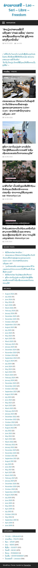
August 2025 (9, 327)
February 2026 (10, 311)
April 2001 (8, 523)
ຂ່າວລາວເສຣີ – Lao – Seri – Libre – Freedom (19, 10)
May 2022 (8, 436)
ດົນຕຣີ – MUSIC (10, 550)
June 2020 (8, 500)
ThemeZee (27, 565)
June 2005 (8, 503)
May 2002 (8, 517)
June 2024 (8, 366)
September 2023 (11, 391)
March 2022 (9, 442)
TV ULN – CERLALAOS (13, 536)
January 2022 (9, 447)
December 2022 (10, 417)
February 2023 (10, 411)
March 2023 (9, 408)
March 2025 (9, 341)
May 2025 (8, 336)
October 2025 (10, 322)
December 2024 (10, 350)
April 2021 (8, 472)
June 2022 (8, 433)
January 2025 (9, 347)
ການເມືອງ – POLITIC (10, 71)
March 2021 (9, 475)
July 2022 (8, 431)
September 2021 (10, 458)
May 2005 (8, 506)
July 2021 (8, 464)
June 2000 (8, 525)
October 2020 (10, 489)
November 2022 (10, 419)
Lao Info (19, 43)
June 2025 (8, 333)
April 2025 (8, 338)
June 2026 (8, 299)
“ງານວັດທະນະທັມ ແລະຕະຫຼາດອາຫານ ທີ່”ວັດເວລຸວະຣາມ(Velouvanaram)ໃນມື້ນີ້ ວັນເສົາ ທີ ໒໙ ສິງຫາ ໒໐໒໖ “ (19, 269)
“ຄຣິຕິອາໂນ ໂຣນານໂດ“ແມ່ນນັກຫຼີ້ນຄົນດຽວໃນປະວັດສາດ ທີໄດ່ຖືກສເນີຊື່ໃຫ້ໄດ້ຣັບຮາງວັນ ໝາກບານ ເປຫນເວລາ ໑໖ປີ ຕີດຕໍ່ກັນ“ (18, 57)
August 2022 (9, 428)
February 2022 (10, 445)
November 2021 (10, 453)
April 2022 (8, 439)
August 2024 (9, 361)
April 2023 (8, 405)
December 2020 (10, 484)
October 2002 (10, 514)
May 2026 (8, 302)
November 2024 (11, 352)
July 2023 (8, 397)
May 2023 (8, 403)
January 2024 (9, 380)
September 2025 (11, 325)
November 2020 (11, 486)
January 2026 (9, 313)
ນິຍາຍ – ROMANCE (12, 553)
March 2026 (9, 308)
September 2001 (11, 520)
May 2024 (8, 369)
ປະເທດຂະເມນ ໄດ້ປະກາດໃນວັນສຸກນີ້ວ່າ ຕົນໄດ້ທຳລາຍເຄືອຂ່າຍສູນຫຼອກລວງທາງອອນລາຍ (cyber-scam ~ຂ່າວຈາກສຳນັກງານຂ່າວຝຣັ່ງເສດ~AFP (18, 107)
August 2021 (9, 461)
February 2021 (10, 478)
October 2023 (10, 389)
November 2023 (10, 386)
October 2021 (9, 456)
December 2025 (10, 316)
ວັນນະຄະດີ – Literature (13, 559)
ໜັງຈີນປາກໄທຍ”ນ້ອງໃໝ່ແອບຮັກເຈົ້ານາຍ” (18, 275)
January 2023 (9, 414)
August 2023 (9, 394)
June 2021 (8, 467)
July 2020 (8, 498)
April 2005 (9, 509)
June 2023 (8, 400)
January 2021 (9, 481)
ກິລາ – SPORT (10, 542)
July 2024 (8, 364)
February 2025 (10, 344)
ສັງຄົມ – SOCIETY (11, 547)
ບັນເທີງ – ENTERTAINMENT (14, 556)
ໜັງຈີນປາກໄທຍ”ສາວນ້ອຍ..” (14, 252)
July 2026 (8, 297)
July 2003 (8, 511)
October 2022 (10, 422)
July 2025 (8, 330)
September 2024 (11, 358)
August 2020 (9, 495)
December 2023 (10, 383)
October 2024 (10, 355)
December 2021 (10, 450)
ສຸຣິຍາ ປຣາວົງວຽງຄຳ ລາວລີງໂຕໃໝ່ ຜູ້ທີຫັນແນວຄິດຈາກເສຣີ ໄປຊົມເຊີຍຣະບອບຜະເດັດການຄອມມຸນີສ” (17, 150)
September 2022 (11, 425)
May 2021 (8, 470)
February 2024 (10, 378)
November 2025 (11, 319)
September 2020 (11, 492)
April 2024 (8, 372)
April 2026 (8, 305)
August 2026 (9, 294)
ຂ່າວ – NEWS (9, 545)
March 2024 (9, 375)
